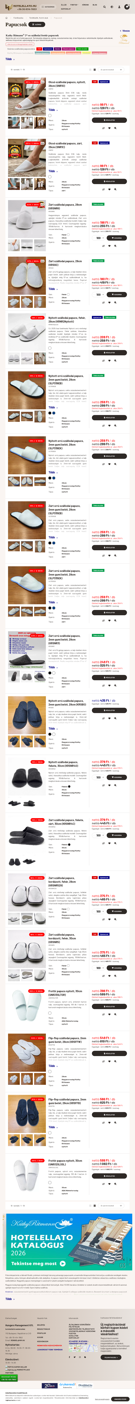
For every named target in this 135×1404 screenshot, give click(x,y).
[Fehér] (50, 115)
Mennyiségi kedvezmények (49, 1345)
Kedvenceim (42, 1341)
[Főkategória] (6, 17)
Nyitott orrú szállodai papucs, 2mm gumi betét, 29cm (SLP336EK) (66, 444)
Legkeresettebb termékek (50, 1349)
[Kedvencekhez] (109, 128)
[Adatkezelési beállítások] (85, 1357)
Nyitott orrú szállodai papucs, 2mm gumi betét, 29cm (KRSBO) (67, 702)
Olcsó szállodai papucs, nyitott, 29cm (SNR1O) (67, 83)
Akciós (57, 49)
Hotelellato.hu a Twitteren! (74, 1357)
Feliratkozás (110, 1357)
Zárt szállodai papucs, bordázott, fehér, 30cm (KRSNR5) (62, 938)
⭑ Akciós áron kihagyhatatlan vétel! (20, 44)
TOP (39, 49)
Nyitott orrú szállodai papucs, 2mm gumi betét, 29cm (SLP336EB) (66, 379)
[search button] (104, 7)
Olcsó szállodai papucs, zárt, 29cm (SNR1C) (65, 145)
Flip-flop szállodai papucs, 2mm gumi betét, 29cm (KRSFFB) (67, 1101)
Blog (95, 5)
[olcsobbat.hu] (85, 1385)
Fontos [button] (73, 5)
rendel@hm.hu (18, 1340)
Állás (63, 5)
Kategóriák (49, 7)
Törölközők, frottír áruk (38, 18)
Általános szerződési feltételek (79, 1325)
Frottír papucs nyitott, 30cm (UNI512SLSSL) (65, 1162)
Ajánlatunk (48, 49)
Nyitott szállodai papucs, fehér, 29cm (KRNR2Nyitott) (67, 319)
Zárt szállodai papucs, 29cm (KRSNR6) (65, 206)
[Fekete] (50, 413)
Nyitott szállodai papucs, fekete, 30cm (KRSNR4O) (63, 763)
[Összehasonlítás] (103, 128)
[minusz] (94, 238)
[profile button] (119, 7)
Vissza (126, 30)
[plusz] (103, 238)
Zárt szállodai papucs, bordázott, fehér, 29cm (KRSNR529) (62, 881)
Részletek (110, 120)
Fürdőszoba (18, 18)
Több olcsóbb (82, 49)
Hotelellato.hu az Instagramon (80, 1357)
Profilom (41, 1333)
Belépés (41, 1325)
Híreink (85, 5)
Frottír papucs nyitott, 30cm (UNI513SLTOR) (65, 993)
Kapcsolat (66, 9)
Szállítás (73, 1336)
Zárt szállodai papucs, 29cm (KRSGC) (65, 263)
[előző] (124, 1260)
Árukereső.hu (67, 1387)
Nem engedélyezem (102, 1399)
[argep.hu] (50, 1385)
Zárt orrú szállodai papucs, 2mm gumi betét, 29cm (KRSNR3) (64, 639)
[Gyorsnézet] (115, 128)
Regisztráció (43, 1329)
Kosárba (118, 238)
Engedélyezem (120, 1399)
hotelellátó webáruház (15, 1329)
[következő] (129, 1260)
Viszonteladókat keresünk (82, 1331)
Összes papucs (68, 49)
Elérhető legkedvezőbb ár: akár (107, 111)
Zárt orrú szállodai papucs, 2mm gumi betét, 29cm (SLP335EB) (64, 509)
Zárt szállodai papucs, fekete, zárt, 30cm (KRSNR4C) (66, 821)
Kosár (40, 1337)
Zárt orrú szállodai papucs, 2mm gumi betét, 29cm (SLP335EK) (64, 574)
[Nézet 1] (90, 70)
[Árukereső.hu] (67, 1384)
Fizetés (72, 1333)
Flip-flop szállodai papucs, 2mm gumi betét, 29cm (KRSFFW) (67, 1039)
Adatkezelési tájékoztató (82, 1329)
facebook (69, 1357)
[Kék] (54, 413)
